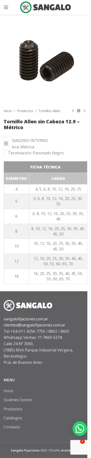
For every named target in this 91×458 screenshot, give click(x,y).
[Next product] (84, 111)
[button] (80, 428)
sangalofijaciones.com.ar (26, 319)
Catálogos (13, 418)
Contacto (12, 427)
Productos (25, 110)
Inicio (8, 110)
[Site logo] (45, 6)
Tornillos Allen (49, 110)
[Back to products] (79, 111)
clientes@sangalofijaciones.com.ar (34, 325)
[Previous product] (73, 111)
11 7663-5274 (50, 337)
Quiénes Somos (18, 399)
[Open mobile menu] (6, 7)
